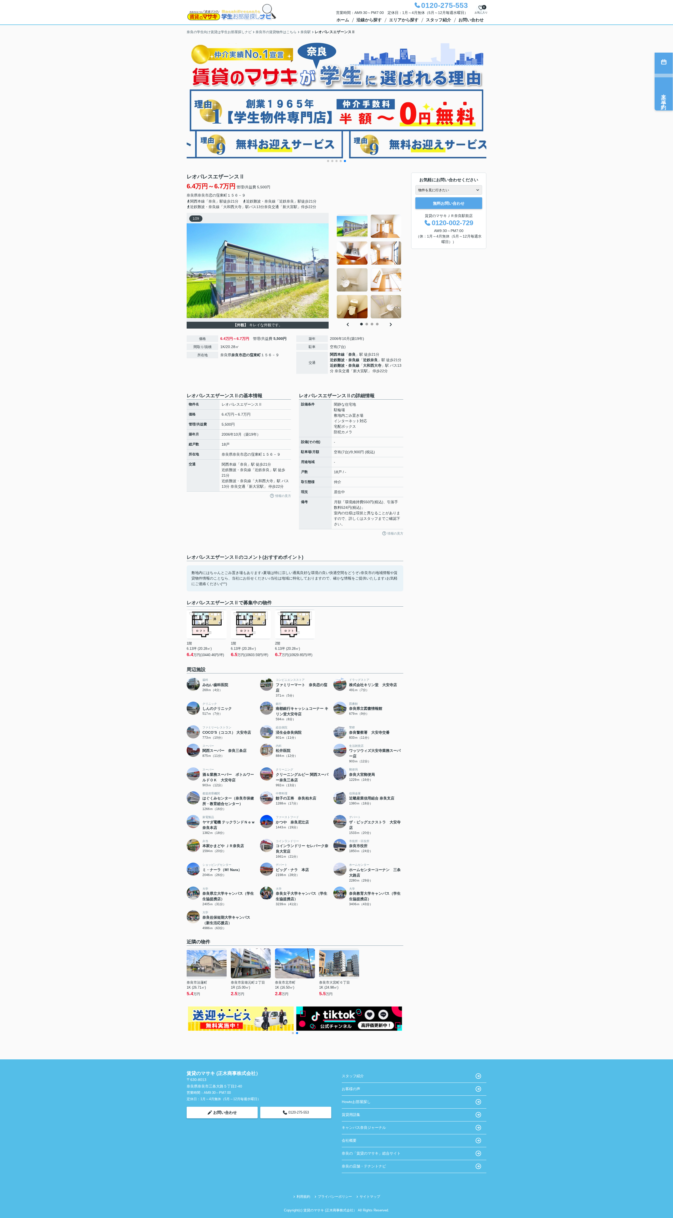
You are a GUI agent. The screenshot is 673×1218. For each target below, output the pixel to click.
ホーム (342, 20)
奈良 (352, 354)
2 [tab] (366, 324)
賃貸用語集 (351, 1115)
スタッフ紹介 (438, 20)
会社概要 (349, 1140)
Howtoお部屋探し (356, 1102)
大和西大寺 (372, 365)
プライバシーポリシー (335, 1197)
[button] (328, 161)
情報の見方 (283, 496)
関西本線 (337, 354)
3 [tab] (372, 324)
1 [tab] (361, 324)
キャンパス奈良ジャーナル (364, 1127)
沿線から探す (369, 20)
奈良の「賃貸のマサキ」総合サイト (371, 1153)
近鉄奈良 (370, 360)
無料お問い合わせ (449, 203)
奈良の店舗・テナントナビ (364, 1166)
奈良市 (203, 195)
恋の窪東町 (218, 195)
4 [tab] (377, 324)
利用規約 (303, 1197)
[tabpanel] (369, 266)
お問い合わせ (471, 20)
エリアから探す (404, 20)
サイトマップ (370, 1197)
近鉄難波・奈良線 (344, 360)
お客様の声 (351, 1089)
